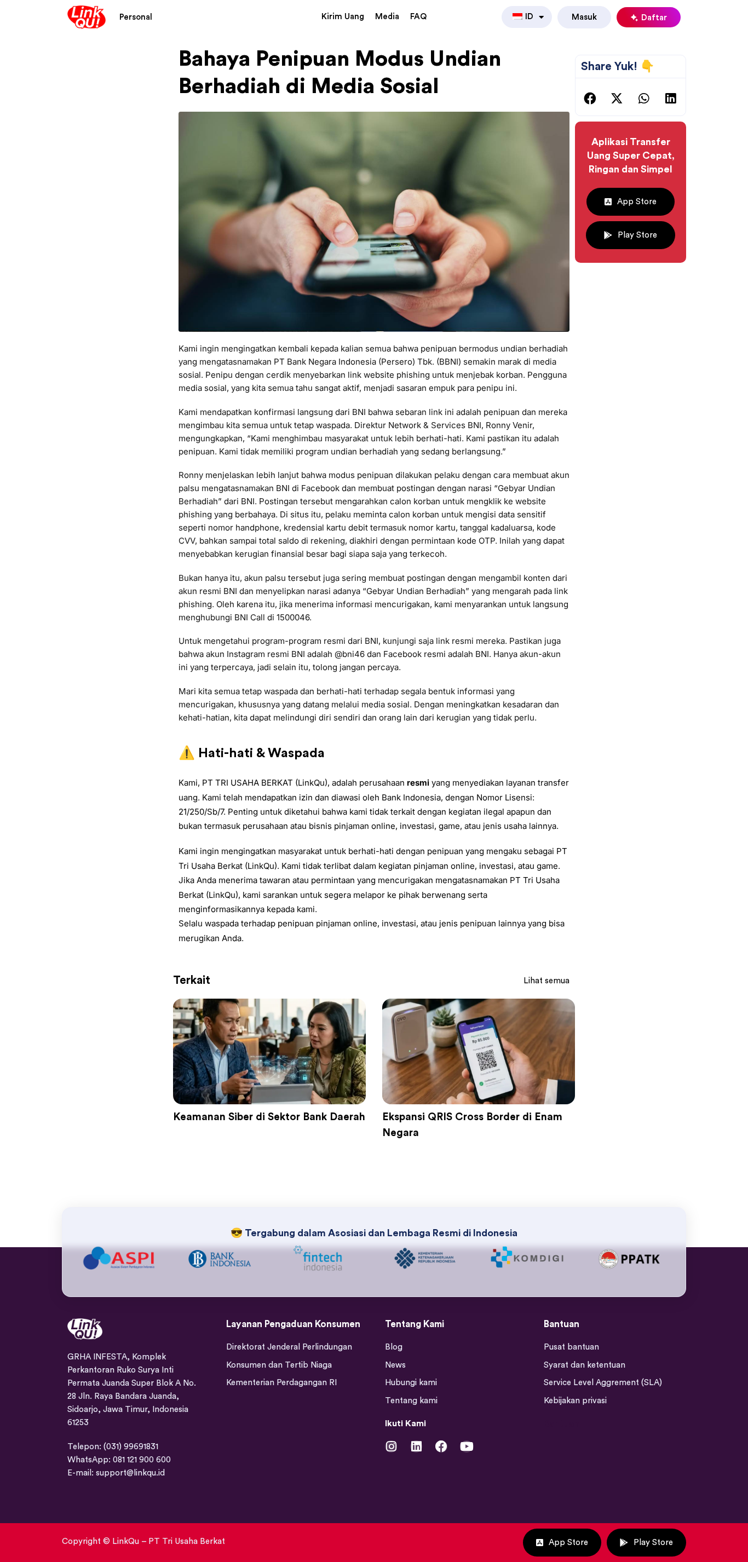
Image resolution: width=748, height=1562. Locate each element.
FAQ (418, 17)
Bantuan (561, 1423)
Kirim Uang (342, 17)
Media (387, 17)
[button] (590, 98)
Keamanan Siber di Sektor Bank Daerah (269, 1117)
